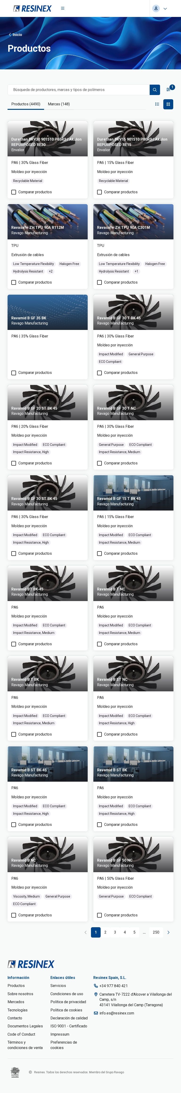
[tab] (26, 104)
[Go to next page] (168, 932)
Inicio (17, 34)
